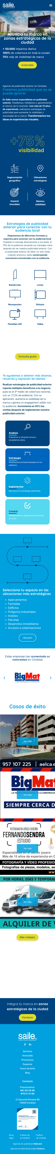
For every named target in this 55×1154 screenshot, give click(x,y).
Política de (25, 1135)
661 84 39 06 (27, 1090)
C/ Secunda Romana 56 (28, 1099)
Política (39, 1135)
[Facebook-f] (25, 1044)
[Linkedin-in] (30, 1044)
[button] (50, 5)
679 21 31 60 (27, 1093)
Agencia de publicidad (27, 1144)
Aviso (11, 1135)
